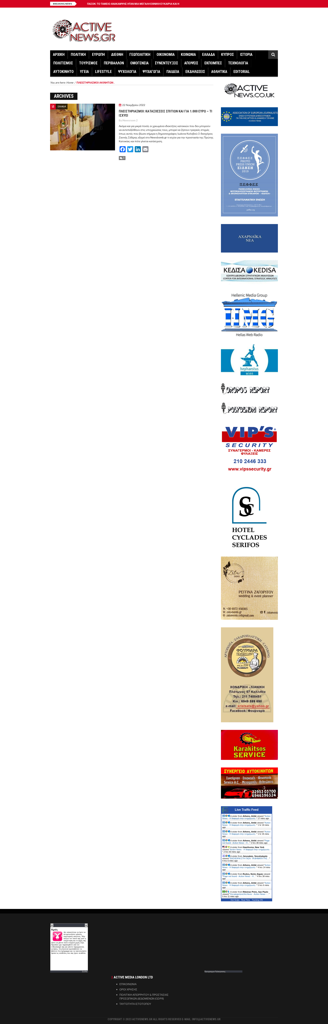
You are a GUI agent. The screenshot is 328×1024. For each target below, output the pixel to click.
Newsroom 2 (130, 120)
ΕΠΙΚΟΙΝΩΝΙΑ (127, 984)
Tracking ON (257, 900)
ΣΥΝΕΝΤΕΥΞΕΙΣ (166, 63)
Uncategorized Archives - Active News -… (249, 894)
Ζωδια (84, 971)
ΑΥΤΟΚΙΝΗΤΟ (63, 71)
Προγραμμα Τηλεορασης (215, 971)
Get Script (235, 900)
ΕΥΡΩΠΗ (98, 54)
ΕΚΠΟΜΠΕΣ (213, 63)
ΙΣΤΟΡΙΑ (246, 54)
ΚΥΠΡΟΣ (227, 54)
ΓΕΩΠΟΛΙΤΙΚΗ (139, 54)
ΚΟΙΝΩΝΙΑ (188, 54)
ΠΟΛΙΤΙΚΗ (78, 54)
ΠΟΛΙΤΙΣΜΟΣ (63, 63)
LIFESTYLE (103, 71)
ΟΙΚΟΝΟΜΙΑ (166, 54)
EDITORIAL (241, 71)
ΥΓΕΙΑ (84, 71)
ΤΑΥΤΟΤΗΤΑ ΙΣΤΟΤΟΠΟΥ (135, 1003)
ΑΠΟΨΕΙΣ (191, 63)
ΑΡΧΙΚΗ (59, 54)
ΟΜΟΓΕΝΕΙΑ (139, 63)
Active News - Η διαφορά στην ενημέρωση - (246, 817)
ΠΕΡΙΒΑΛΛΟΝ (114, 63)
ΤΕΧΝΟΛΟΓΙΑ (238, 63)
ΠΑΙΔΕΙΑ (172, 71)
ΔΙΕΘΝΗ (117, 54)
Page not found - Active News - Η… (246, 841)
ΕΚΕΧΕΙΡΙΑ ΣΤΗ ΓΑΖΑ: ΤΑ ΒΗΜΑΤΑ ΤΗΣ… (249, 858)
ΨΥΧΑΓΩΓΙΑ (151, 71)
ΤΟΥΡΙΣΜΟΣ (88, 63)
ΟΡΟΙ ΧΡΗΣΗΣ (128, 989)
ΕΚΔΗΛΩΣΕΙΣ (195, 71)
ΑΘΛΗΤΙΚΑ (219, 71)
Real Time (245, 900)
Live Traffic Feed (247, 809)
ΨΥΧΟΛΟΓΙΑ (127, 71)
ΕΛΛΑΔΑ (208, 54)
